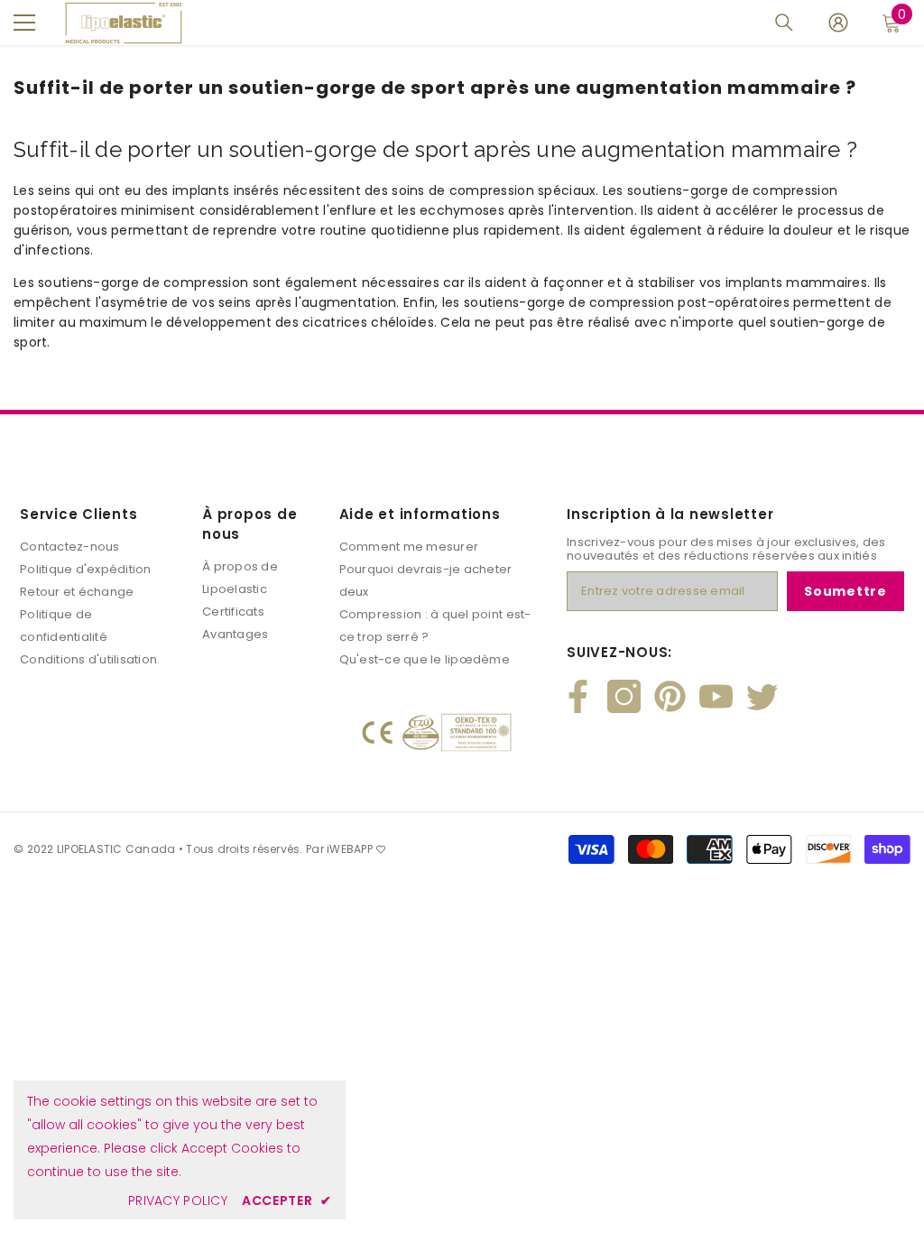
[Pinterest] (670, 696)
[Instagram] (624, 696)
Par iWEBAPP (339, 849)
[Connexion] (838, 22)
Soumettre (845, 591)
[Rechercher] (784, 22)
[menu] (24, 22)
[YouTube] (716, 696)
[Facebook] (578, 696)
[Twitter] (762, 696)
